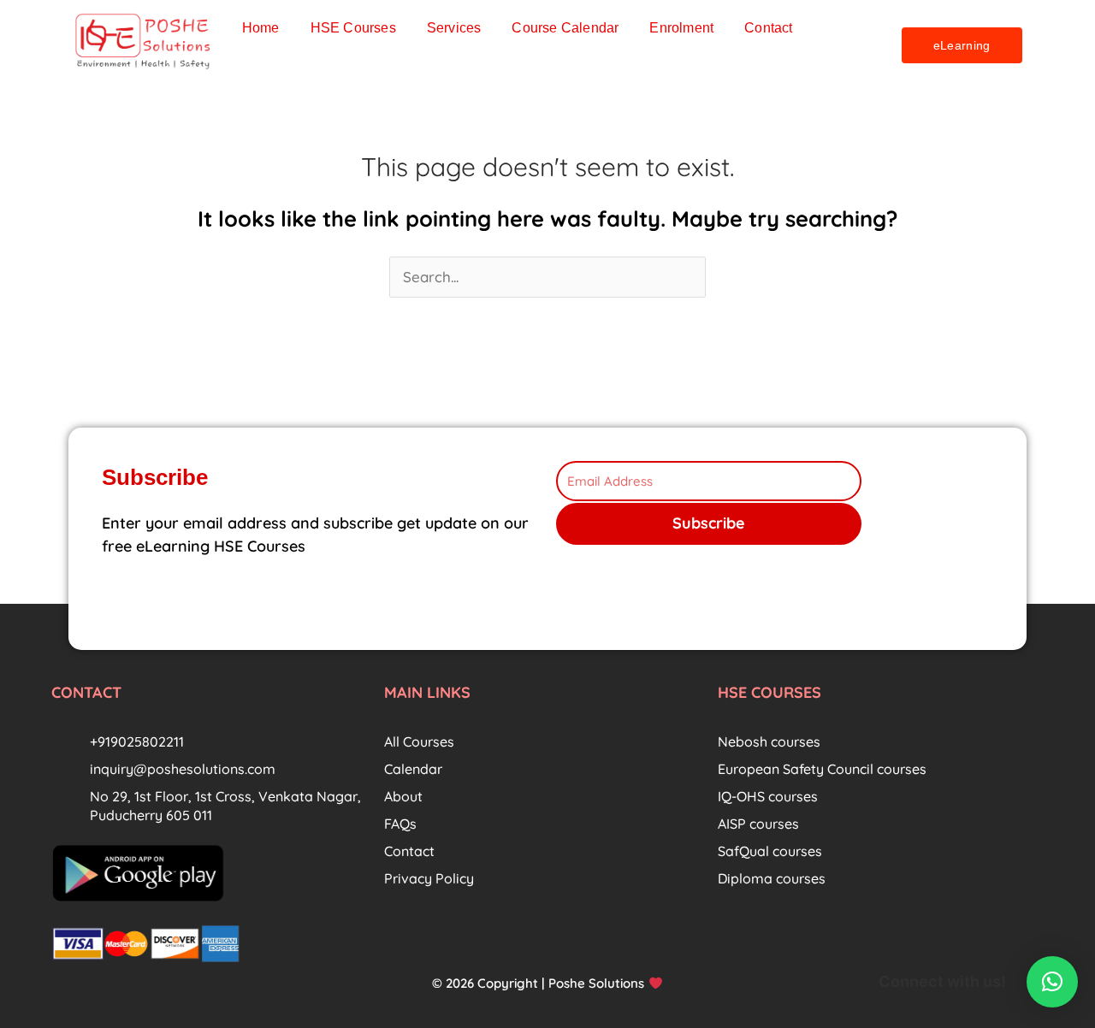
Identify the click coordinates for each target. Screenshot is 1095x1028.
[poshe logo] (144, 41)
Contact (768, 28)
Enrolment (681, 28)
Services (454, 28)
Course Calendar (565, 28)
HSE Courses (353, 28)
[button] (1052, 981)
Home (261, 28)
